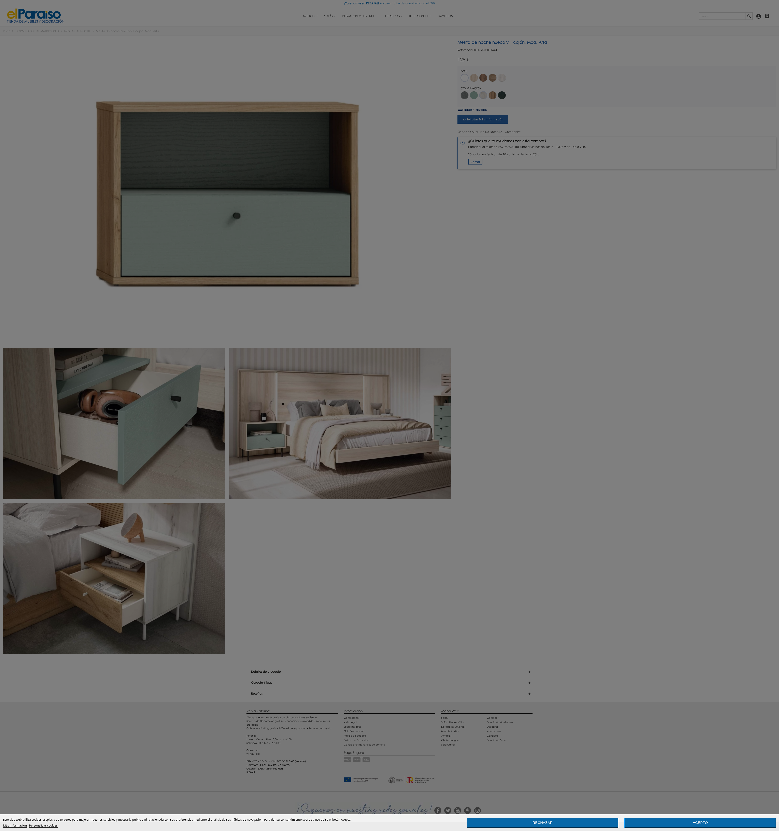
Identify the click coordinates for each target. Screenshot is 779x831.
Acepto (700, 823)
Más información (15, 825)
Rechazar (543, 823)
